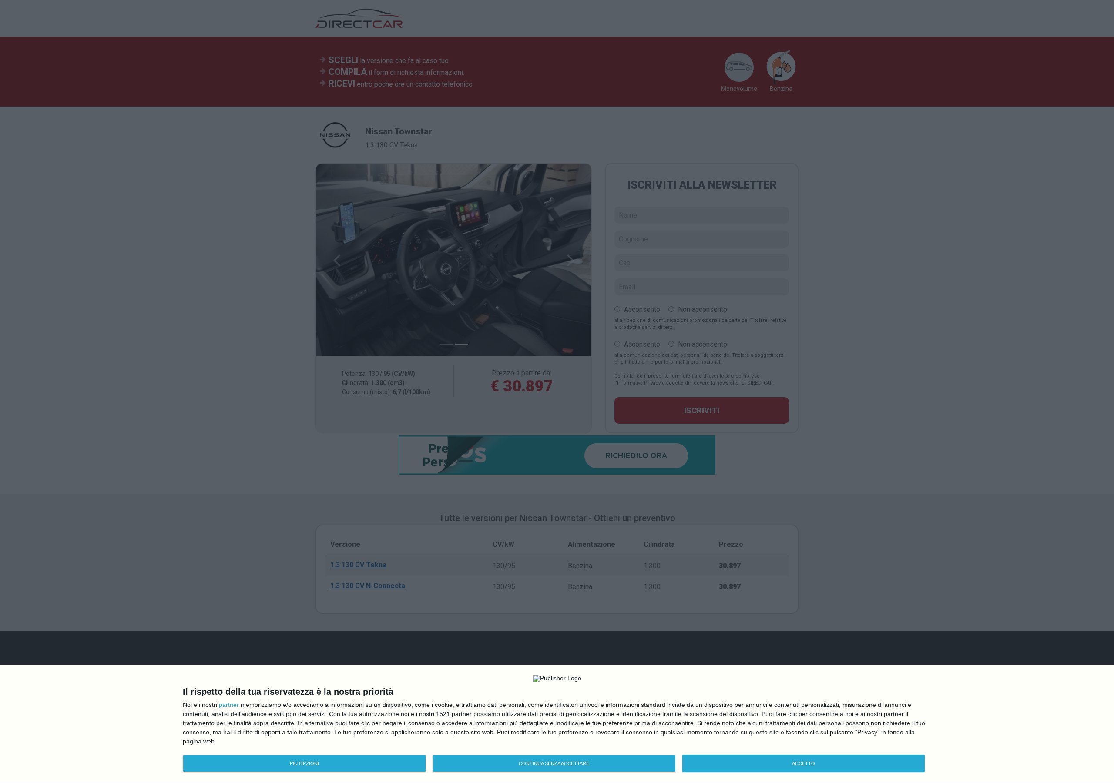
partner (229, 705)
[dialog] (557, 724)
